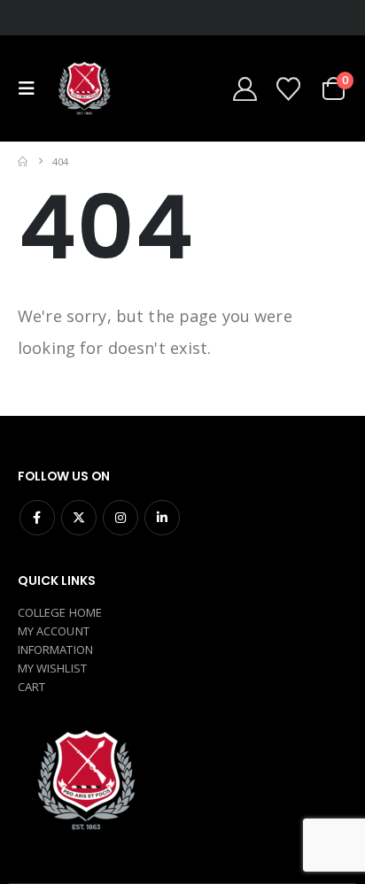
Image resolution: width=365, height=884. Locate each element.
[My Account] (244, 89)
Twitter (79, 517)
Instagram (120, 517)
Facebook (37, 517)
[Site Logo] (83, 88)
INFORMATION (55, 649)
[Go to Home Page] (22, 161)
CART (31, 687)
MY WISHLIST (52, 668)
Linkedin (162, 517)
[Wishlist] (288, 89)
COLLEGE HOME (60, 612)
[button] (31, 88)
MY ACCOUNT (53, 631)
